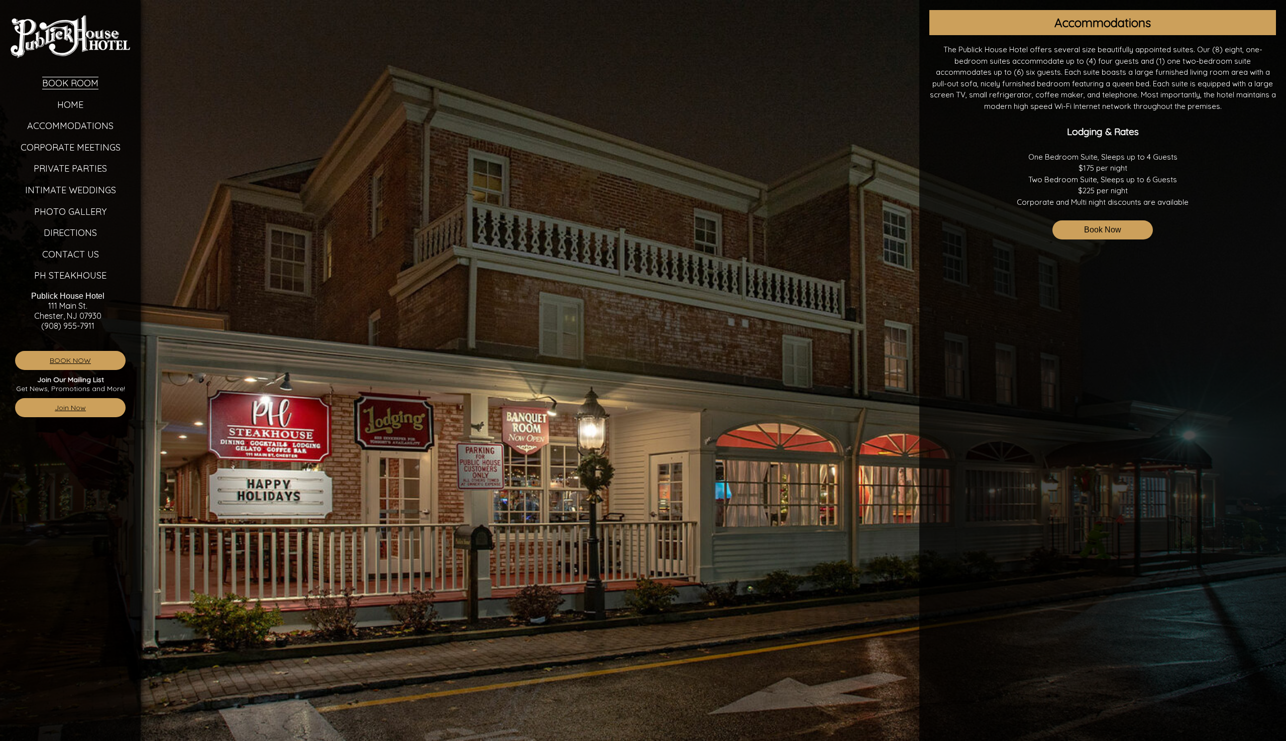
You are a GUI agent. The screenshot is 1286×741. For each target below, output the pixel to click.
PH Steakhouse (70, 275)
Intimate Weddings (70, 190)
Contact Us (70, 254)
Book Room (70, 83)
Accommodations (70, 126)
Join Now (70, 407)
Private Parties (70, 168)
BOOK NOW (70, 360)
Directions (70, 232)
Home (70, 104)
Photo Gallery (70, 211)
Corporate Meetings (71, 147)
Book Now (1102, 229)
